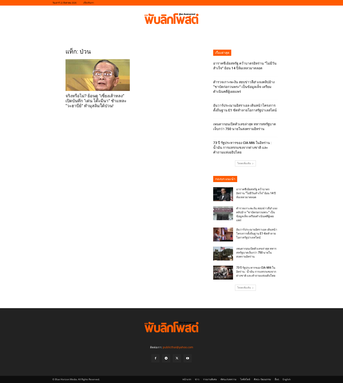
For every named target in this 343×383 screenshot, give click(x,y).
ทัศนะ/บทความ (228, 379)
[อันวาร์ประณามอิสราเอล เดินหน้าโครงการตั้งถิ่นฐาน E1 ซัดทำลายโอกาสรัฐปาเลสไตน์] (223, 234)
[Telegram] (166, 358)
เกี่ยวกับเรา (88, 2)
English (287, 379)
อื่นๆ (277, 379)
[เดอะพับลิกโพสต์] (171, 19)
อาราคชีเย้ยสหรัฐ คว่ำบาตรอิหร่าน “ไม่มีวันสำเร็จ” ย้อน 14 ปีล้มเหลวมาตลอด (256, 193)
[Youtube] (188, 358)
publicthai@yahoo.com (178, 347)
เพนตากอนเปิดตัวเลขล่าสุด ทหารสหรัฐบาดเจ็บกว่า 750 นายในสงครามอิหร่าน (256, 252)
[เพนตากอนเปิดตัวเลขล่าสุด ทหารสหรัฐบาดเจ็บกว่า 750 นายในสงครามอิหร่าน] (223, 253)
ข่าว (197, 379)
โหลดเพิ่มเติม (244, 163)
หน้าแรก (186, 379)
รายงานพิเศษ (210, 379)
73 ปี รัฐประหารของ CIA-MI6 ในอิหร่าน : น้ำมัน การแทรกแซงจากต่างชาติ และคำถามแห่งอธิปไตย (242, 147)
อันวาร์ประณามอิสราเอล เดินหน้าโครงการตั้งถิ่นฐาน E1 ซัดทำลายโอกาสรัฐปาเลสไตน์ (256, 233)
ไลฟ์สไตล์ (245, 379)
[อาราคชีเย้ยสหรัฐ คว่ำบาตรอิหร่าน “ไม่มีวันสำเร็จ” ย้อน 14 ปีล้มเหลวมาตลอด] (223, 194)
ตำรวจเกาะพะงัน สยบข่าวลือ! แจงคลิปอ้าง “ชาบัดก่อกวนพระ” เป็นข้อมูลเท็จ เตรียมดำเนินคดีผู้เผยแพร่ (244, 87)
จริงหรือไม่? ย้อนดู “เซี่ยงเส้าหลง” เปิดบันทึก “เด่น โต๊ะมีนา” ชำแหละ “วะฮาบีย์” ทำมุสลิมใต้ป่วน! (96, 101)
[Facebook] (155, 358)
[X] (177, 358)
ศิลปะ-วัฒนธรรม (262, 379)
